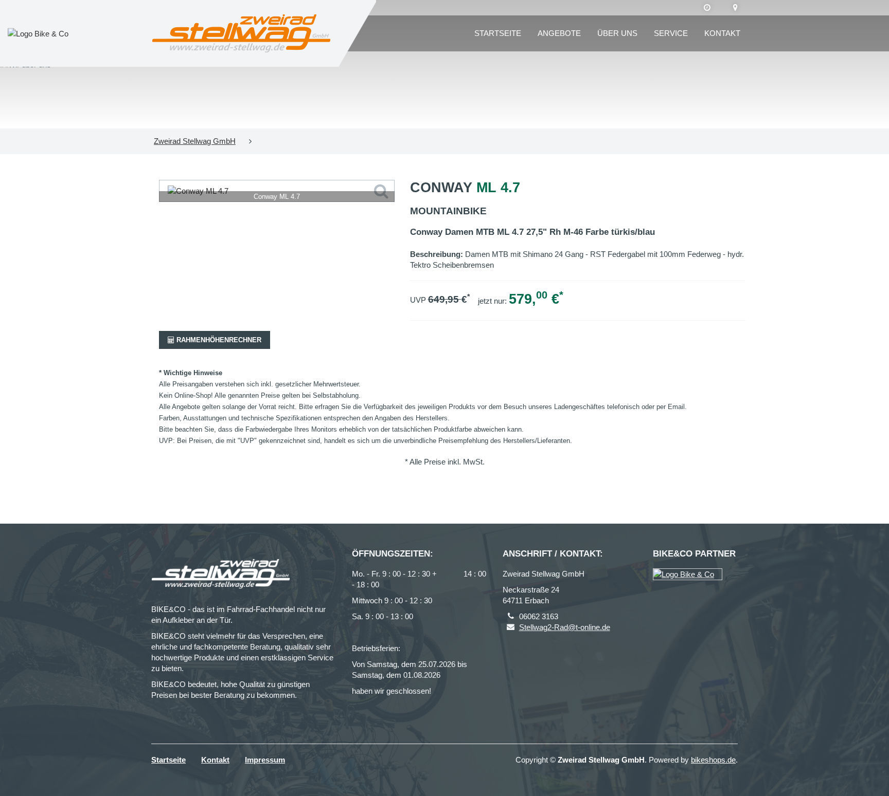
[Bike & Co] (687, 574)
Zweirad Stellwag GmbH (195, 141)
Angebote (559, 33)
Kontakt (722, 33)
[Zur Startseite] (241, 33)
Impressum (265, 759)
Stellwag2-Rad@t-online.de (564, 627)
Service (671, 33)
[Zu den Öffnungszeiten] (707, 7)
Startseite (497, 33)
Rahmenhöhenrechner (217, 340)
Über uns (617, 33)
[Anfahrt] (735, 7)
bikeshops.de (713, 759)
